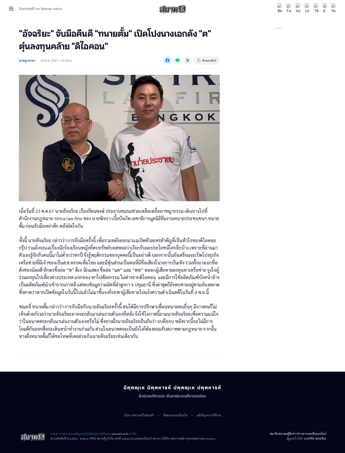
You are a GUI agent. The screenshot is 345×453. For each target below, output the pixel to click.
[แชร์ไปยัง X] (188, 60)
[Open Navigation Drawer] (11, 9)
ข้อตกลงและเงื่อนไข (175, 415)
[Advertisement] (279, 62)
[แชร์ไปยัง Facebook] (167, 60)
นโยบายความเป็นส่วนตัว (139, 415)
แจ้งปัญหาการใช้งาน (209, 415)
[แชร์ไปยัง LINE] (178, 60)
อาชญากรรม (27, 60)
